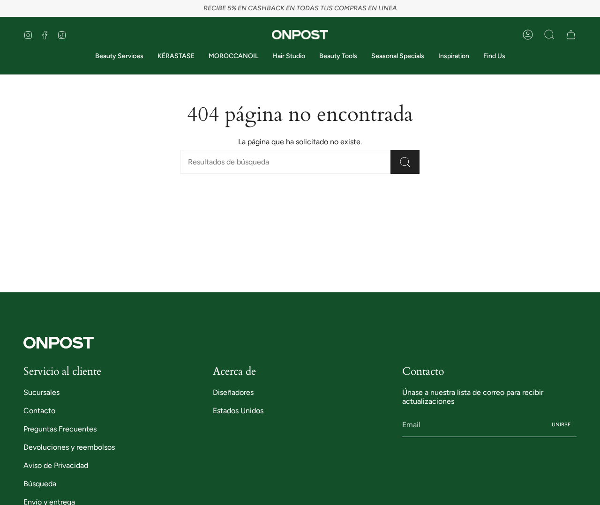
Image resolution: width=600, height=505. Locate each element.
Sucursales (41, 392)
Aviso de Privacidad (55, 465)
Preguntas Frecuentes (60, 428)
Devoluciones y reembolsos (69, 447)
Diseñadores (233, 392)
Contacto (39, 410)
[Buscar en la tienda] (405, 162)
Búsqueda (39, 483)
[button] (549, 35)
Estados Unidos (238, 410)
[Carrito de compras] (571, 35)
